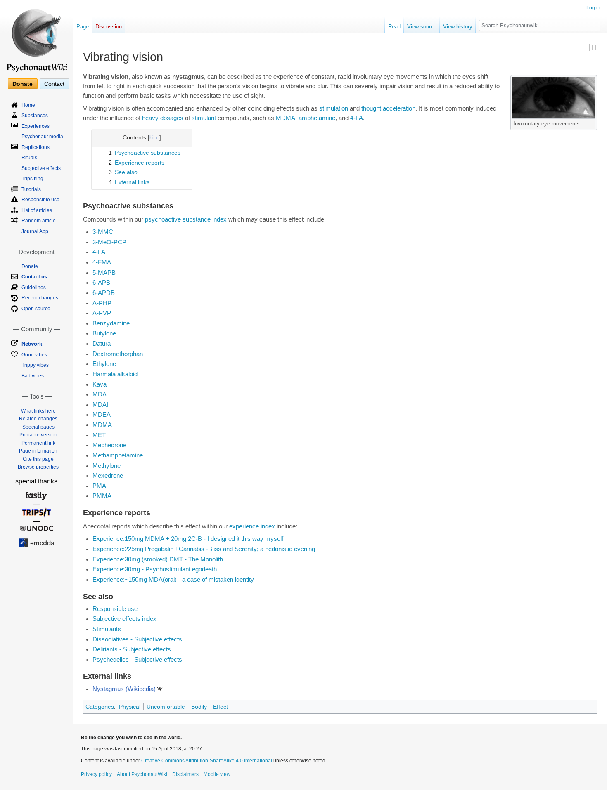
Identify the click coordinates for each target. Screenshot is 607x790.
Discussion (108, 27)
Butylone (104, 333)
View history (457, 27)
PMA (99, 486)
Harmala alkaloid (115, 374)
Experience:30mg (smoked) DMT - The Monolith (157, 559)
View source (421, 27)
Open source (35, 308)
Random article (38, 221)
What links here (38, 411)
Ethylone (104, 364)
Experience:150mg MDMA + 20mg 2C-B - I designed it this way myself (187, 538)
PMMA (101, 496)
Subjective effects (41, 168)
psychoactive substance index (186, 219)
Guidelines (33, 287)
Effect (220, 706)
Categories (99, 706)
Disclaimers (185, 774)
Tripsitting (32, 179)
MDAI (100, 404)
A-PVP (101, 313)
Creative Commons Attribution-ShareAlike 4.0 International (206, 761)
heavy (150, 118)
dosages (171, 118)
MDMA (285, 118)
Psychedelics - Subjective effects (137, 659)
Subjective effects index (124, 618)
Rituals (29, 157)
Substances (34, 115)
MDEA (101, 414)
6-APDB (103, 293)
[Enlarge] (591, 122)
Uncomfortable (166, 706)
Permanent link (38, 443)
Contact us (34, 277)
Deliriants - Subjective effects (131, 649)
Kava (99, 384)
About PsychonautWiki (142, 774)
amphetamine (317, 118)
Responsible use (115, 609)
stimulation (333, 108)
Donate (22, 83)
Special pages (38, 427)
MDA (99, 394)
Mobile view (217, 774)
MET (99, 435)
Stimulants (106, 629)
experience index (252, 526)
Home (28, 105)
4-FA (356, 118)
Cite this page (38, 459)
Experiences (35, 126)
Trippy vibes (35, 365)
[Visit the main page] (36, 37)
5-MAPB (104, 272)
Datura (101, 343)
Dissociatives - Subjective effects (137, 639)
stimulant (204, 118)
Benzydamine (111, 323)
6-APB (101, 282)
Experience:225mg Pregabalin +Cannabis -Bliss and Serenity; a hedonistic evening (203, 549)
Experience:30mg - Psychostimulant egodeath (154, 569)
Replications (35, 147)
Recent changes (39, 298)
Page (82, 27)
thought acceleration (388, 108)
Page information (38, 451)
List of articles (36, 210)
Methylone (106, 465)
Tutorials (31, 189)
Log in (593, 8)
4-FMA (101, 262)
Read (394, 27)
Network (31, 344)
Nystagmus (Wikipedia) (124, 689)
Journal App (34, 231)
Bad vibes (32, 376)
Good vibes (34, 355)
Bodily (199, 706)
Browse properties (38, 467)
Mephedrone (109, 445)
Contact (54, 83)
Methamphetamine (117, 455)
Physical (129, 706)
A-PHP (101, 303)
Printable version (38, 435)
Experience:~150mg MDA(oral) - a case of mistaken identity (173, 579)
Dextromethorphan (117, 354)
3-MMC (102, 232)
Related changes (38, 419)
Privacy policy (96, 774)
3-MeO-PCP (109, 242)
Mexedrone (107, 475)
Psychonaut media (42, 136)
